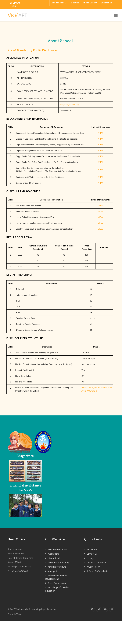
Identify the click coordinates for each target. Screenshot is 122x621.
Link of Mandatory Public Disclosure (31, 50)
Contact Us (91, 553)
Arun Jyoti (52, 571)
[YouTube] (105, 609)
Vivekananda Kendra (57, 549)
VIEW (100, 133)
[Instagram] (111, 609)
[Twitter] (98, 609)
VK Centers (91, 549)
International (53, 558)
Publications (53, 553)
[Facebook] (92, 609)
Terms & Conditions (96, 562)
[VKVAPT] (18, 14)
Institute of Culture (56, 566)
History (90, 558)
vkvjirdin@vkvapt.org (69, 104)
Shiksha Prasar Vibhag (58, 562)
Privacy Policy (93, 566)
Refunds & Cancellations (98, 571)
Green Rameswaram (57, 583)
